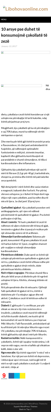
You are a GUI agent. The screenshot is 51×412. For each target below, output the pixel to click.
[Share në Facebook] (11, 376)
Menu (4, 19)
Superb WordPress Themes (25, 406)
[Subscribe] (22, 376)
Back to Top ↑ (25, 409)
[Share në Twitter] (17, 376)
